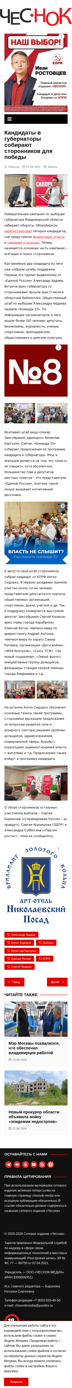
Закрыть (16, 1381)
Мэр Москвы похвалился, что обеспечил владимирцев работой (34, 1048)
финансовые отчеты (49, 237)
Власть (52, 166)
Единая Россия (21, 958)
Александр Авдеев (23, 934)
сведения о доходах (23, 242)
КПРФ (46, 958)
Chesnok (13, 166)
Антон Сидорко (21, 942)
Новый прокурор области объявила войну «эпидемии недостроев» (34, 1117)
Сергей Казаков (21, 966)
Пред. (16, 982)
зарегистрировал (18, 231)
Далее (55, 982)
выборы (48, 942)
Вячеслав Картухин (23, 950)
